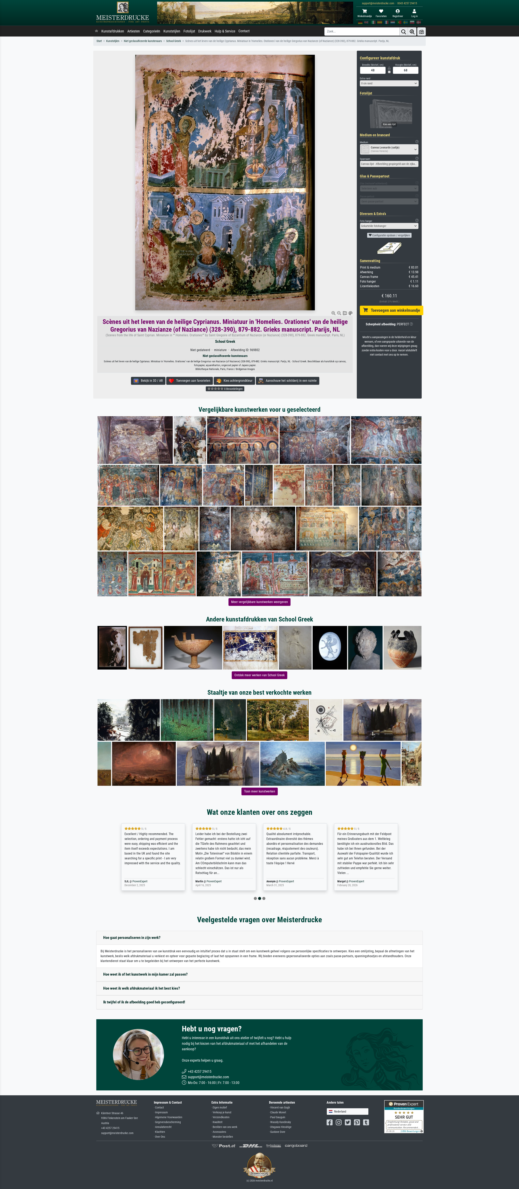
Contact (244, 31)
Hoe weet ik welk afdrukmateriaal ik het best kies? (141, 988)
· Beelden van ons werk (224, 1127)
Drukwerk (204, 31)
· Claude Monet (277, 1112)
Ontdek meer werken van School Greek (259, 675)
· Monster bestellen (222, 1136)
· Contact (159, 1107)
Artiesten (133, 31)
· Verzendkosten (220, 1117)
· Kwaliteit (216, 1122)
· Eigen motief (219, 1107)
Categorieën (151, 31)
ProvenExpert (146, 881)
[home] (96, 31)
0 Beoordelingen (233, 388)
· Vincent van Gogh (279, 1107)
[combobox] (389, 83)
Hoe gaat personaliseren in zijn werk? (132, 937)
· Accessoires (218, 1132)
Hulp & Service (225, 31)
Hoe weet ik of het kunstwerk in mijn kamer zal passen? (145, 974)
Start (99, 41)
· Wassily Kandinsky (280, 1122)
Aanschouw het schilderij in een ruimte (290, 381)
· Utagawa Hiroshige (280, 1127)
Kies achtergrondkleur (236, 381)
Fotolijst (189, 31)
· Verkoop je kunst (221, 1112)
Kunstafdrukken (112, 31)
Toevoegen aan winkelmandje (394, 310)
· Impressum (161, 1112)
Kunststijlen (171, 31)
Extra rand (365, 78)
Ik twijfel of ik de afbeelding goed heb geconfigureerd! (144, 1002)
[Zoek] (403, 31)
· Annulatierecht (163, 1127)
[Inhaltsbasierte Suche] (412, 31)
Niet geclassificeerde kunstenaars (143, 41)
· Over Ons (159, 1136)
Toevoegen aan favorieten (192, 381)
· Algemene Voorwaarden (168, 1117)
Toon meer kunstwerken (259, 791)
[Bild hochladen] (421, 31)
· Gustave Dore (277, 1132)
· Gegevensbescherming (167, 1122)
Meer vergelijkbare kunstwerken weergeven (259, 602)
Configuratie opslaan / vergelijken (391, 235)
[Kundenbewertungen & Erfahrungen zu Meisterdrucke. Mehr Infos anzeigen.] (404, 1116)
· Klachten (159, 1132)
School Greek (173, 41)
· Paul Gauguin (277, 1117)
